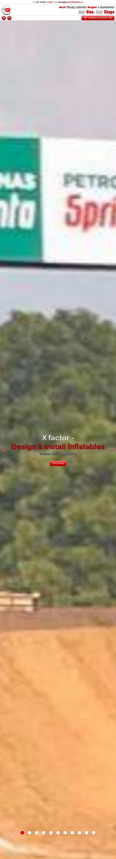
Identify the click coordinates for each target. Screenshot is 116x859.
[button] (3, 450)
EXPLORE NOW (58, 459)
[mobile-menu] (4, 18)
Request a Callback (98, 18)
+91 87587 (44, 2)
